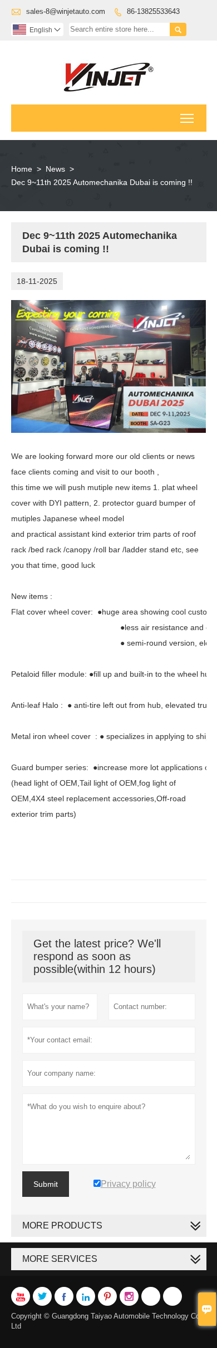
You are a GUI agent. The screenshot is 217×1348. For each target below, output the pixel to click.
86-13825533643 (153, 11)
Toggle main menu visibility (187, 118)
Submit (45, 1184)
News (55, 168)
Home (21, 168)
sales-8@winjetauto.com (65, 11)
